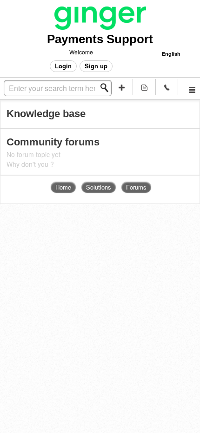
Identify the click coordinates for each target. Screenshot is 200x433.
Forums (136, 187)
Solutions (98, 187)
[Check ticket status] (144, 87)
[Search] (107, 87)
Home (63, 187)
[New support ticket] (122, 87)
